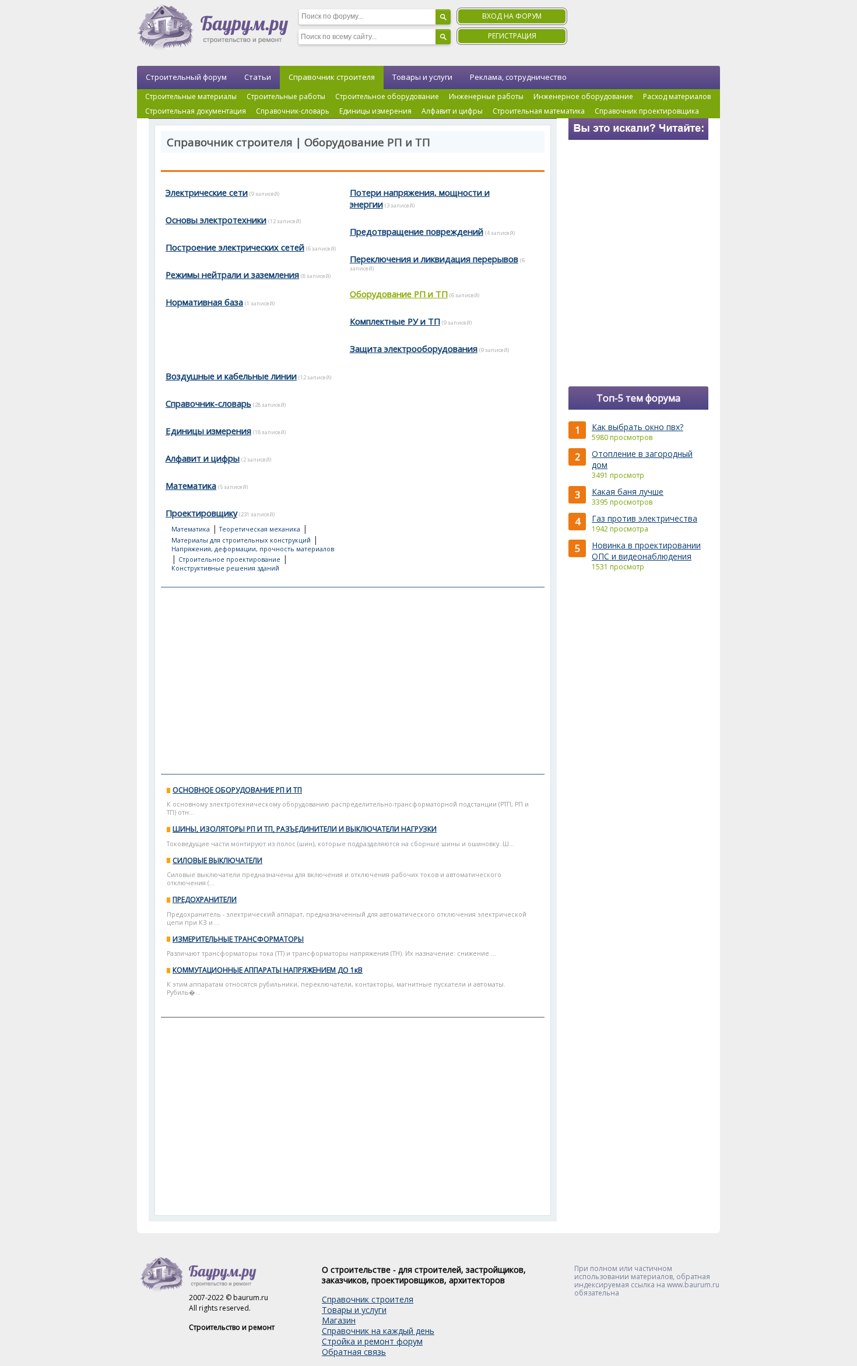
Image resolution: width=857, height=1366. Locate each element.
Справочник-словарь (292, 111)
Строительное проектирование (229, 559)
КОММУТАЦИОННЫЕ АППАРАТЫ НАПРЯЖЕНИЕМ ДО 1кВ (268, 970)
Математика (191, 485)
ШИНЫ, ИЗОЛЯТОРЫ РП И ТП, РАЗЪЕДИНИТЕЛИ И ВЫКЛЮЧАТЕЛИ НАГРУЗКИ (305, 829)
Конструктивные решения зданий (225, 568)
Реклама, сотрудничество (518, 77)
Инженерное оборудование (583, 96)
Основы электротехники (216, 220)
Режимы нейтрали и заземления (232, 274)
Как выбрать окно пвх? (637, 426)
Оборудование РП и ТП (399, 294)
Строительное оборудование (387, 96)
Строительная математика (539, 111)
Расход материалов (677, 96)
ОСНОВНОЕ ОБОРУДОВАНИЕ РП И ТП (237, 790)
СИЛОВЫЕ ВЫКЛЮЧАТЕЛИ (217, 860)
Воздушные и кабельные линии (231, 376)
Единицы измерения (375, 111)
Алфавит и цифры (452, 111)
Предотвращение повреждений (416, 231)
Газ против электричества (644, 518)
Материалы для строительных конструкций (241, 540)
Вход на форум (512, 16)
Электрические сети (207, 192)
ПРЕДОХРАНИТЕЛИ (205, 899)
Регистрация (512, 36)
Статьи (257, 77)
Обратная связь (354, 1351)
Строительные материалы (191, 96)
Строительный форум (186, 77)
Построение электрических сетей (235, 247)
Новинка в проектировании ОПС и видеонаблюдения (646, 551)
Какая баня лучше (627, 491)
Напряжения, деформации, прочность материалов (252, 549)
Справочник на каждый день (378, 1330)
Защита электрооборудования (413, 348)
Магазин (339, 1320)
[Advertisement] (353, 680)
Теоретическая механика (259, 529)
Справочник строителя (332, 77)
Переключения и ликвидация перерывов (434, 259)
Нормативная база (204, 302)
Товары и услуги (422, 77)
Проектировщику (201, 513)
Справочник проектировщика (647, 111)
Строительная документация (195, 111)
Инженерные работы (486, 96)
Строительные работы (286, 96)
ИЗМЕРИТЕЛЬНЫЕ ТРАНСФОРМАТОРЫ (238, 939)
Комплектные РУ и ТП (395, 321)
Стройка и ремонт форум (372, 1341)
